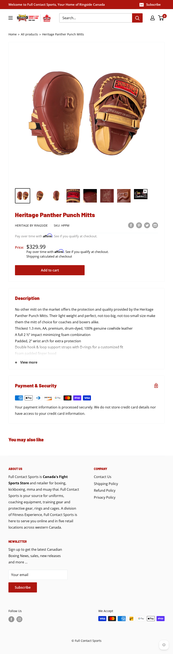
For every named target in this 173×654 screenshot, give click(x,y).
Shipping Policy (106, 483)
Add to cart (50, 270)
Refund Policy (104, 490)
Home (12, 34)
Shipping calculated (40, 256)
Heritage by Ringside (31, 225)
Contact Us (102, 476)
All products (29, 34)
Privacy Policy (104, 497)
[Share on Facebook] (131, 225)
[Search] (137, 18)
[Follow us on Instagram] (19, 619)
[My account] (152, 18)
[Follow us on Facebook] (11, 619)
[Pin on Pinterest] (139, 225)
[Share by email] (155, 225)
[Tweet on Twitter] (147, 225)
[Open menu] (10, 18)
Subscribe (153, 4)
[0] (161, 17)
